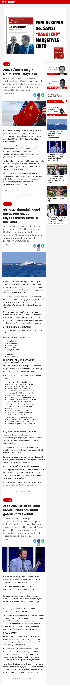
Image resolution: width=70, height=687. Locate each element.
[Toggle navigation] (64, 2)
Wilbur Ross (26, 195)
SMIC (19, 195)
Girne (24, 491)
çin (33, 191)
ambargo (27, 191)
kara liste (40, 191)
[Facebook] (38, 95)
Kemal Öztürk (17, 678)
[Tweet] (34, 95)
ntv (25, 678)
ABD (6, 191)
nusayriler (31, 678)
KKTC (29, 491)
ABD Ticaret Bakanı (15, 191)
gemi (18, 491)
